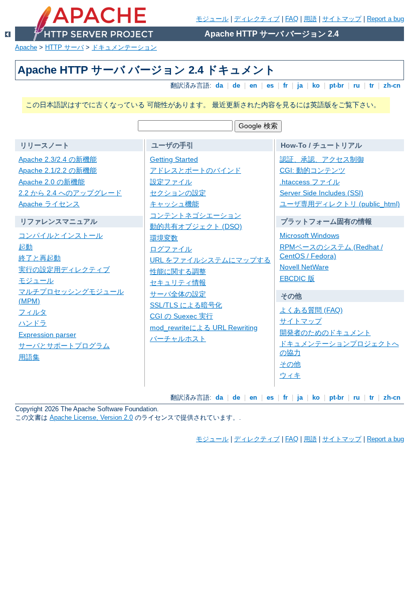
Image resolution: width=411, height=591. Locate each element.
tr (371, 85)
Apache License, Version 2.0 (91, 417)
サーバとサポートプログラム (64, 346)
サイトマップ (341, 19)
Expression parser (47, 335)
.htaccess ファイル (310, 182)
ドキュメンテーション (124, 47)
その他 (290, 364)
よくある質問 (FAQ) (311, 310)
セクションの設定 (178, 193)
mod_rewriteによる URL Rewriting (204, 328)
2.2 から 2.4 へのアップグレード (70, 193)
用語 (310, 19)
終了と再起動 (40, 258)
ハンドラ (33, 323)
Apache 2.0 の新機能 (52, 182)
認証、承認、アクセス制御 (322, 159)
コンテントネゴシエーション (195, 215)
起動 (26, 247)
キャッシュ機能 (174, 204)
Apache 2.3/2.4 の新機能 (58, 159)
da (219, 85)
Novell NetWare (304, 267)
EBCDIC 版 (297, 278)
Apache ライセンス (49, 204)
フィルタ (33, 312)
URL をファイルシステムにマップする (210, 260)
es (270, 85)
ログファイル (171, 249)
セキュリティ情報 (178, 282)
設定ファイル (171, 182)
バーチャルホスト (178, 339)
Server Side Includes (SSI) (321, 193)
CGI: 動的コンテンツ (312, 170)
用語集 (29, 357)
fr (285, 85)
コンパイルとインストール (61, 235)
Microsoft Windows (309, 235)
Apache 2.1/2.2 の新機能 (58, 170)
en (253, 85)
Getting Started (174, 159)
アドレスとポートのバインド (195, 170)
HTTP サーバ (64, 47)
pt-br (336, 85)
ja (300, 85)
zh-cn (391, 85)
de (236, 85)
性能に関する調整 (178, 271)
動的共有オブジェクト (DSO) (196, 226)
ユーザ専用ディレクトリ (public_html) (340, 204)
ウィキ (290, 375)
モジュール (212, 19)
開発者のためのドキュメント (325, 333)
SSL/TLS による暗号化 (186, 305)
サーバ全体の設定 (178, 294)
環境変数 (164, 238)
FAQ (291, 19)
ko (316, 85)
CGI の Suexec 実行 (181, 316)
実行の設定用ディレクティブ (64, 269)
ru (356, 85)
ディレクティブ (257, 19)
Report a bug (385, 19)
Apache (26, 47)
